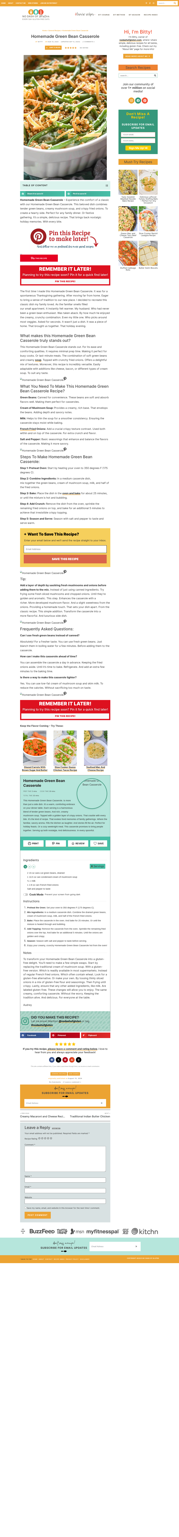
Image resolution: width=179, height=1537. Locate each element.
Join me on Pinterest (48, 3)
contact (49, 1259)
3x (33, 867)
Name (28, 1176)
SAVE (100, 843)
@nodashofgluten (70, 1021)
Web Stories (33, 3)
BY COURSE (104, 15)
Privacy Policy (72, 1259)
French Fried (28, 428)
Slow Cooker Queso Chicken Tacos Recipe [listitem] (65, 768)
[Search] (175, 3)
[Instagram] (154, 3)
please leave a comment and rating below (72, 1048)
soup (38, 359)
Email (28, 1187)
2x (29, 867)
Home (3, 3)
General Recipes (54, 30)
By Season (134, 15)
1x (25, 867)
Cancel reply (56, 1128)
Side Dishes (74, 1074)
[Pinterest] (147, 3)
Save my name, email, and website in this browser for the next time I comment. (63, 1208)
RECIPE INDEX (151, 15)
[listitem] (34, 748)
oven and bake (71, 493)
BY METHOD (119, 15)
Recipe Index (59, 1259)
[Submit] (102, 1103)
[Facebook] (150, 3)
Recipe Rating (31, 1139)
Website (28, 1197)
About (10, 3)
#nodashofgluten (42, 1025)
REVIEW (80, 843)
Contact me (21, 3)
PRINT (35, 843)
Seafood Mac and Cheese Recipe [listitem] (95, 768)
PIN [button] (57, 843)
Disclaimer (85, 1259)
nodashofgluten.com (130, 40)
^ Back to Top (26, 1259)
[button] (107, 185)
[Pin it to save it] (65, 379)
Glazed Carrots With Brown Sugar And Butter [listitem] (34, 768)
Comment (30, 1145)
